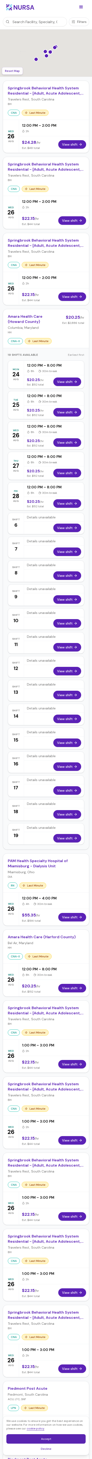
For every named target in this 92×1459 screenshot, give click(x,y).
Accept (48, 1440)
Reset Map (12, 71)
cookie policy (35, 1428)
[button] (81, 7)
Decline (47, 1449)
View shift (65, 382)
